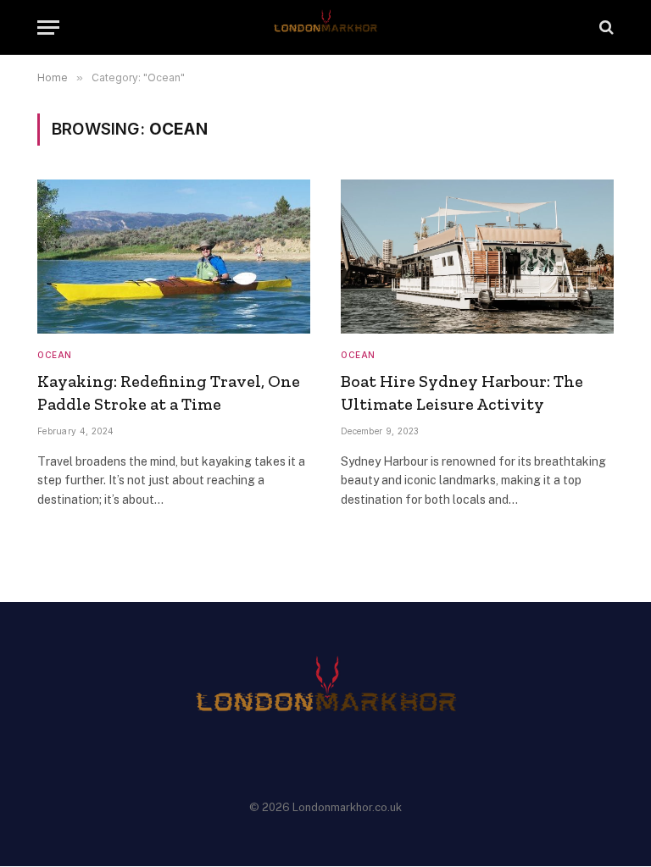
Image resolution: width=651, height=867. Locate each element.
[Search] (605, 27)
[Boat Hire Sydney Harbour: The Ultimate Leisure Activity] (477, 256)
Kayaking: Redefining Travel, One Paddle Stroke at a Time (168, 392)
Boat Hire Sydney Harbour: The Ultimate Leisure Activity (462, 392)
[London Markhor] (326, 27)
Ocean (54, 355)
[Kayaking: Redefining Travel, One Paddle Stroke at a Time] (173, 256)
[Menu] (48, 27)
